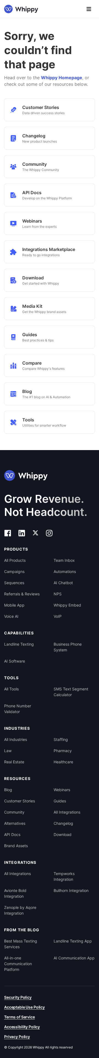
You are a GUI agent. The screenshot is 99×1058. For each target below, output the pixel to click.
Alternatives (14, 823)
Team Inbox (64, 560)
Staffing (61, 739)
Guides (60, 801)
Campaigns (14, 571)
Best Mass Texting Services (20, 944)
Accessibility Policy (22, 1026)
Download (63, 834)
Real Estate (14, 761)
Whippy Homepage (61, 77)
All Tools (11, 689)
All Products (15, 560)
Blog (8, 789)
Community (14, 812)
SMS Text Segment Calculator (71, 692)
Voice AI (11, 616)
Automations (65, 571)
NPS (58, 594)
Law (8, 750)
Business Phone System (68, 647)
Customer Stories (19, 801)
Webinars (62, 789)
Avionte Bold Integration (15, 893)
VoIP (58, 616)
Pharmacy (63, 750)
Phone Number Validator (17, 709)
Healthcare (63, 761)
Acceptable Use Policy (24, 1007)
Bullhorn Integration (71, 890)
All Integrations (67, 812)
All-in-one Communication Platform (18, 964)
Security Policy (18, 997)
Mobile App (14, 605)
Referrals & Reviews (22, 594)
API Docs (12, 834)
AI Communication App (74, 958)
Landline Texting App (73, 941)
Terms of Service (19, 1017)
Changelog (63, 823)
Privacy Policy (17, 1036)
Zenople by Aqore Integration (20, 910)
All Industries (15, 739)
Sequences (14, 582)
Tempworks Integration (64, 876)
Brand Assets (16, 845)
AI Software (14, 661)
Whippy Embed (67, 605)
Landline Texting (19, 644)
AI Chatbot (63, 582)
